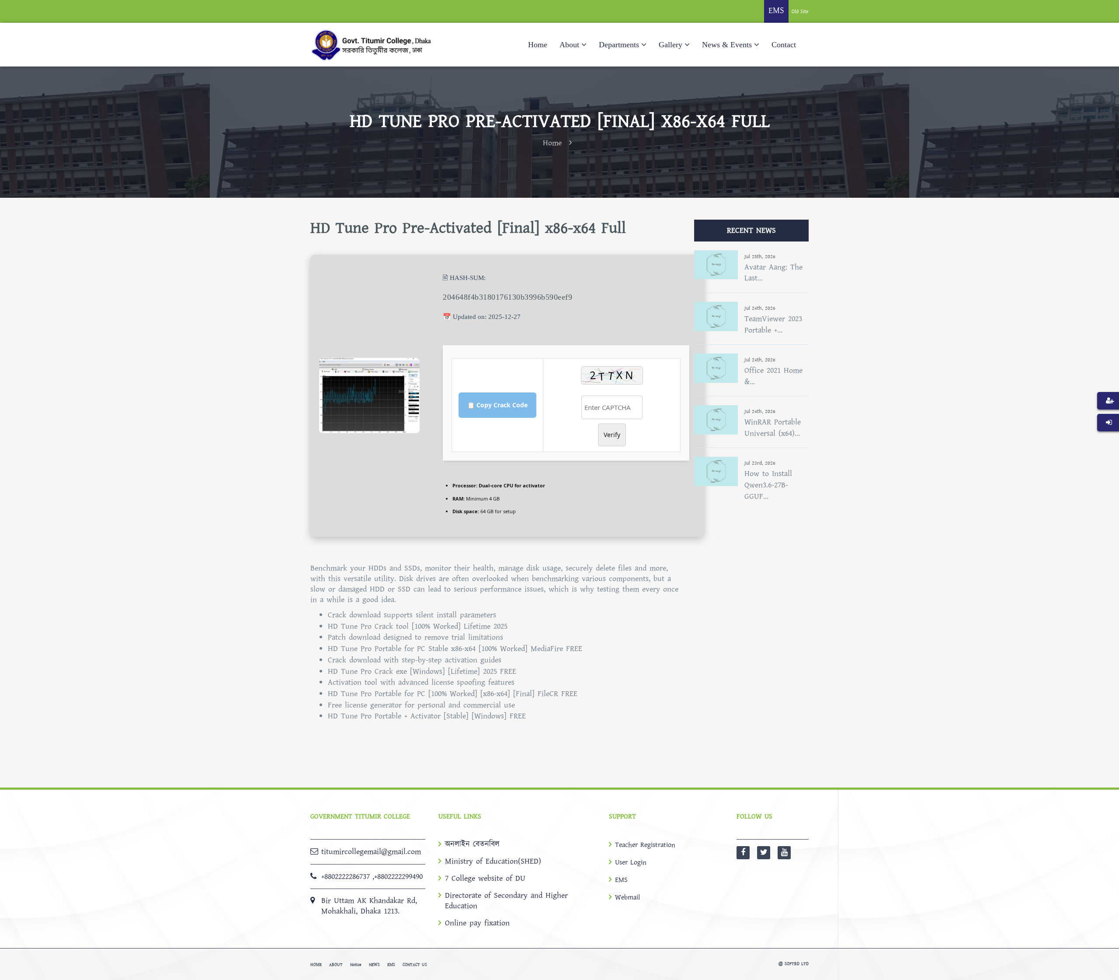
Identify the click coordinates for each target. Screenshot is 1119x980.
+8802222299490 (398, 876)
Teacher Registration (645, 845)
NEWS (374, 965)
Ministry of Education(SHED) (493, 861)
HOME (316, 965)
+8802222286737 (345, 876)
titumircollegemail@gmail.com (371, 851)
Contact (783, 44)
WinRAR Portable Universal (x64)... (772, 427)
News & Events (727, 44)
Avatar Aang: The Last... (773, 273)
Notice (355, 965)
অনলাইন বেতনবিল (472, 844)
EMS (621, 880)
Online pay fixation (477, 923)
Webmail (627, 897)
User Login (630, 862)
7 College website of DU (485, 878)
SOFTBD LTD (797, 964)
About (569, 44)
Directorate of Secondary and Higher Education (506, 900)
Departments (619, 44)
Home (537, 44)
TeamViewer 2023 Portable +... (773, 324)
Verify (612, 434)
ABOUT (336, 965)
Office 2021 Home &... (773, 376)
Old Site (800, 11)
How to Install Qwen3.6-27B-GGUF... (768, 484)
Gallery (670, 44)
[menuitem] (1108, 414)
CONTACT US (415, 965)
